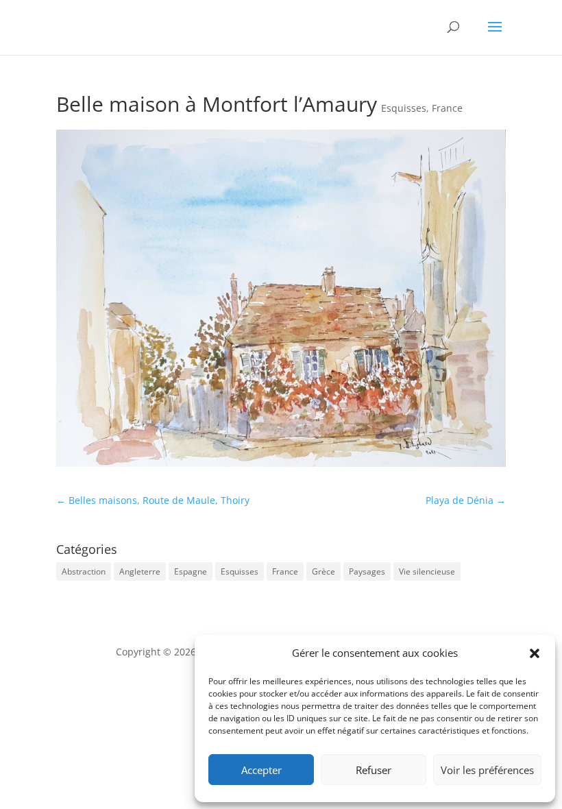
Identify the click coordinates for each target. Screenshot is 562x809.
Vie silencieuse (427, 571)
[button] (534, 653)
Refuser (373, 770)
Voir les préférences (487, 770)
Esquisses (403, 107)
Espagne (190, 571)
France (447, 107)
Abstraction (84, 571)
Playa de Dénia (466, 500)
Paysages (367, 571)
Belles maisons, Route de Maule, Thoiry (152, 500)
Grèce (323, 571)
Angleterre (139, 571)
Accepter (261, 770)
